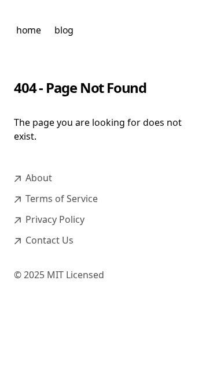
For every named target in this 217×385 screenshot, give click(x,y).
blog (63, 30)
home (28, 30)
